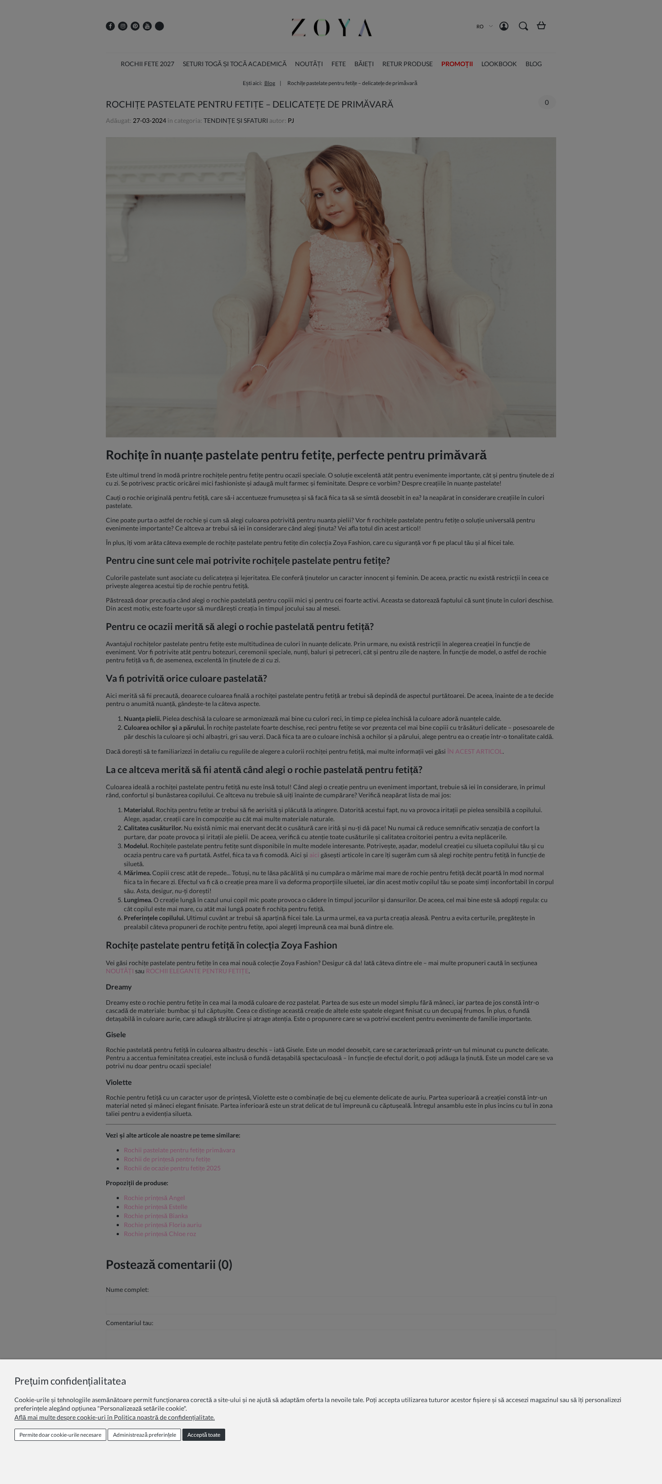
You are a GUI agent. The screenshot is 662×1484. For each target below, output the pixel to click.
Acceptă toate (203, 1434)
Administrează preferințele (144, 1434)
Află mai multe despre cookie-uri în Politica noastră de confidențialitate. (114, 1417)
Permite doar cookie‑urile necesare (60, 1434)
